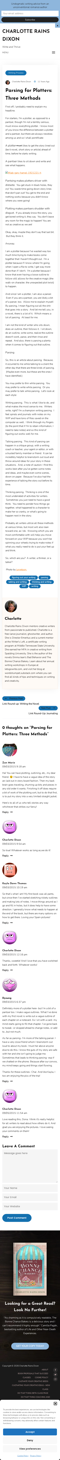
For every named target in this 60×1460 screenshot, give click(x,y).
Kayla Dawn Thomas (14, 883)
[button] (55, 1403)
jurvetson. (21, 569)
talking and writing (18, 581)
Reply (5, 812)
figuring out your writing (23, 577)
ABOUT (45, 1369)
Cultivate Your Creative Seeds (33, 1381)
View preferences (30, 1448)
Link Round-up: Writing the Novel (20, 703)
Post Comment (16, 1218)
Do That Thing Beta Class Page (33, 1393)
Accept (30, 1432)
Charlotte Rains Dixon (26, 35)
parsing (44, 577)
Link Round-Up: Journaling (43, 713)
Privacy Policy (35, 1455)
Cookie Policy (22, 1455)
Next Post (46, 708)
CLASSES (27, 1377)
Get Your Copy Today (30, 1346)
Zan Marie (8, 763)
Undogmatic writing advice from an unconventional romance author (30, 5)
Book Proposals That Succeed (33, 1373)
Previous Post (16, 698)
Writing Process (16, 72)
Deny (30, 1440)
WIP (24, 586)
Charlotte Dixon (11, 840)
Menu (5, 52)
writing (34, 586)
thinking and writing (41, 581)
